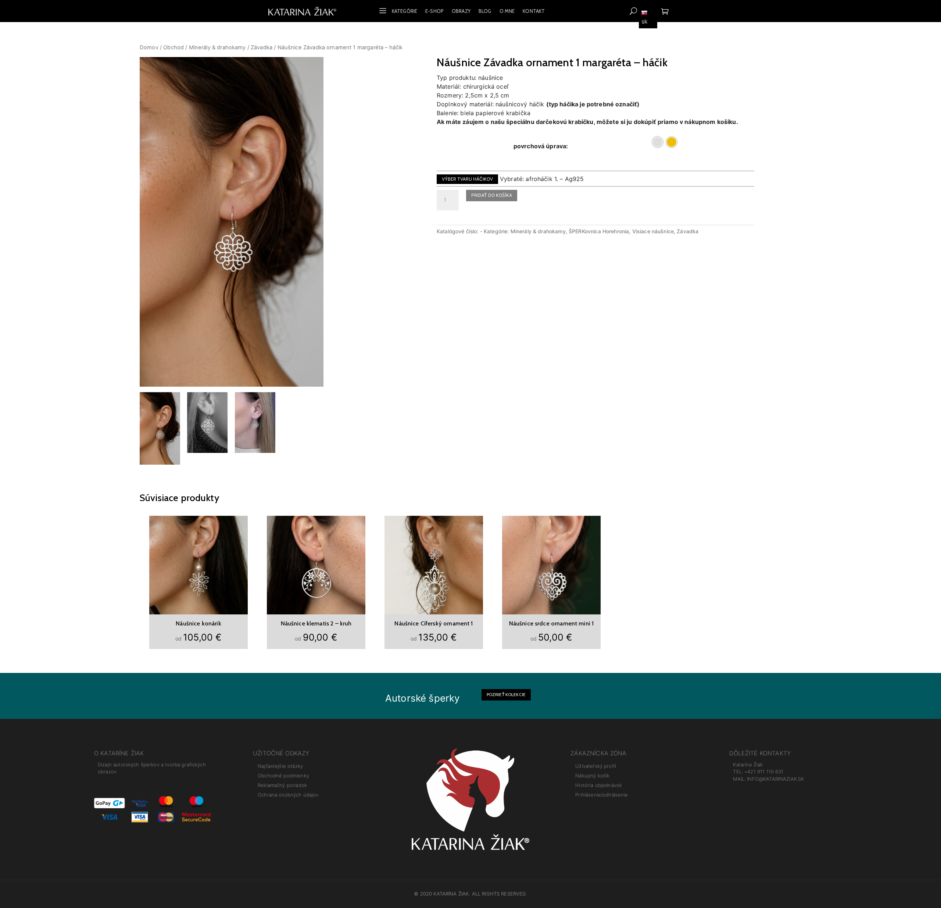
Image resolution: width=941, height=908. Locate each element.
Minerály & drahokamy (217, 47)
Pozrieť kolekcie (506, 694)
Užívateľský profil (595, 766)
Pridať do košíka (491, 195)
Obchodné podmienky (283, 775)
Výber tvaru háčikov (467, 179)
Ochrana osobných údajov (288, 795)
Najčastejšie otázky (280, 766)
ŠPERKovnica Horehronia (599, 231)
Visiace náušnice (653, 231)
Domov (149, 47)
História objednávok (598, 785)
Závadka (261, 47)
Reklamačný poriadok (282, 785)
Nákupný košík (592, 775)
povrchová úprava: (541, 146)
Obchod (173, 47)
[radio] (657, 142)
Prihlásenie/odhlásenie (601, 795)
